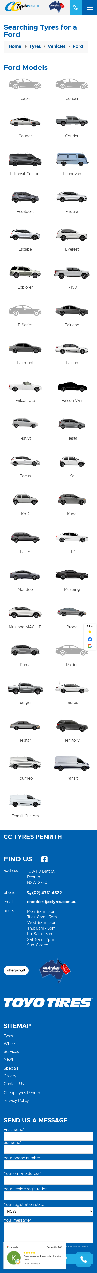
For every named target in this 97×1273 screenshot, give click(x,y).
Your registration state (24, 1205)
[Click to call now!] (76, 7)
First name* (14, 1130)
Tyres (8, 1036)
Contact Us (14, 1084)
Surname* (12, 1143)
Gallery (10, 1076)
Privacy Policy (16, 1101)
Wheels (11, 1044)
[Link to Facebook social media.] (44, 859)
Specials (11, 1068)
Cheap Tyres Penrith (22, 1093)
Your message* (17, 1220)
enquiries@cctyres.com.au (52, 902)
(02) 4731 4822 (46, 893)
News (9, 1059)
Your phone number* (23, 1158)
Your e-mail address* (22, 1174)
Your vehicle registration (26, 1189)
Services (11, 1052)
